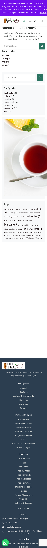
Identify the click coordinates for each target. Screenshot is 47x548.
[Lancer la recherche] (42, 46)
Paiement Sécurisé (23, 431)
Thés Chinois (23, 467)
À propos (23, 404)
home (6, 220)
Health (26, 217)
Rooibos (23, 491)
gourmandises (16, 217)
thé (6, 232)
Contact (5, 65)
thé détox (16, 235)
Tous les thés (23, 459)
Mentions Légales (23, 447)
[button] (5, 542)
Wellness (32, 238)
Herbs (35, 216)
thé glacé (25, 235)
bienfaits (26, 209)
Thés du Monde (23, 475)
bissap (14, 213)
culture (7, 96)
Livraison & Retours (23, 427)
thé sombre (10, 238)
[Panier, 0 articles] (42, 20)
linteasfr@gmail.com (13, 527)
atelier (19, 209)
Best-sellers (9, 93)
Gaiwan (7, 217)
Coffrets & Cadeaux (23, 503)
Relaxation (8, 108)
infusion (13, 220)
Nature (12, 224)
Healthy (7, 99)
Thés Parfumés (24, 483)
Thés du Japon (23, 471)
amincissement (9, 209)
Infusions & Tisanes (23, 487)
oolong (24, 225)
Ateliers (5, 62)
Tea (5, 111)
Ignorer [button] (43, 12)
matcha (21, 220)
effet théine (35, 213)
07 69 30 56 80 (11, 523)
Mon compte (23, 508)
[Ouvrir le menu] (30, 20)
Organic (7, 105)
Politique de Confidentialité (23, 443)
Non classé (9, 102)
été (40, 238)
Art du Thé (24, 499)
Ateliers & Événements (23, 396)
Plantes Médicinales (24, 495)
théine (32, 235)
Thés (23, 463)
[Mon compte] (36, 20)
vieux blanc (20, 238)
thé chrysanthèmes (32, 232)
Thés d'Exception (23, 479)
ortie (30, 225)
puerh (28, 229)
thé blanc (12, 232)
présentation (18, 229)
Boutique (6, 58)
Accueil (5, 56)
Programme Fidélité (23, 435)
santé (38, 229)
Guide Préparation (23, 423)
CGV (23, 439)
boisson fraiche (24, 213)
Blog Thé (23, 400)
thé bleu (20, 232)
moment (28, 220)
